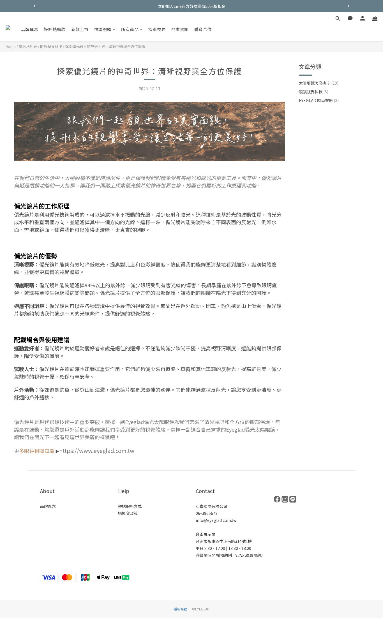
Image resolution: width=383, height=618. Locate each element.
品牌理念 (29, 29)
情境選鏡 (103, 29)
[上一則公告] (34, 6)
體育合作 (203, 29)
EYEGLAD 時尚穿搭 (319, 100)
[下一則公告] (348, 6)
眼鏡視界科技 (51, 46)
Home (11, 46)
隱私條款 (180, 609)
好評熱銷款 (55, 29)
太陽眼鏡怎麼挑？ (318, 83)
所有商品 (130, 29)
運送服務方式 (130, 506)
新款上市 (80, 29)
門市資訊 (180, 29)
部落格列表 (28, 46)
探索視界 (157, 29)
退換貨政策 (128, 513)
